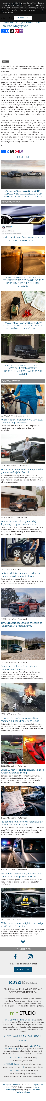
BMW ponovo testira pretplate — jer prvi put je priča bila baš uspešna (23, 925)
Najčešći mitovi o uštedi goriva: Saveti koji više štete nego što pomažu (22, 421)
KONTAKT (23, 1040)
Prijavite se (23, 969)
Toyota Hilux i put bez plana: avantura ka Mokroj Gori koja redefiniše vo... (21, 624)
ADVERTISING (19, 1036)
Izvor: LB (6, 61)
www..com (23, 1061)
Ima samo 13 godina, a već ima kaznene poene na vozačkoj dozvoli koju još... (21, 875)
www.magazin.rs (31, 1064)
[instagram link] (30, 957)
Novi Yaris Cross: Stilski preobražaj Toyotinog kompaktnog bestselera (18, 523)
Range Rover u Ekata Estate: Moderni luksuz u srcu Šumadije (19, 667)
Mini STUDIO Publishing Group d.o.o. (19, 1020)
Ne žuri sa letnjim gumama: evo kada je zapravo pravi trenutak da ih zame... (20, 574)
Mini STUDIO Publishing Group (28, 1090)
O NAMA (7, 1036)
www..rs (30, 1058)
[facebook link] (15, 957)
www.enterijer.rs (29, 1070)
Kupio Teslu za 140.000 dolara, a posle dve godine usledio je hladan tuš (22, 471)
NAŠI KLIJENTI (34, 1036)
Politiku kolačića (9, 12)
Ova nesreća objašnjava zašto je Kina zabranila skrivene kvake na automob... (21, 719)
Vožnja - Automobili (19, 416)
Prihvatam (23, 18)
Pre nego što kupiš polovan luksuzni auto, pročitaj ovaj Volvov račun (22, 823)
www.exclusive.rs (33, 1067)
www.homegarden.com (22, 1074)
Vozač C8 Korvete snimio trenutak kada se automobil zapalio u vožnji (22, 771)
